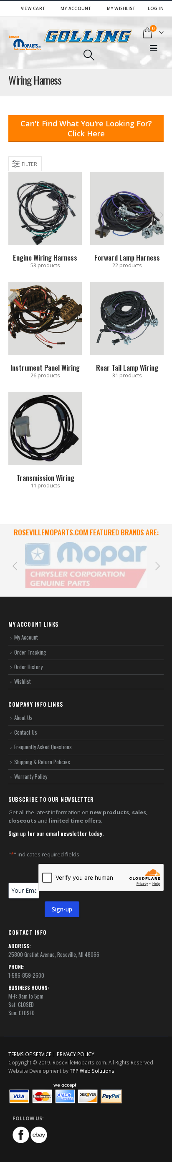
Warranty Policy (30, 767)
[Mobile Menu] (153, 48)
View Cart (33, 8)
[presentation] (14, 560)
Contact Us (25, 722)
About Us (23, 708)
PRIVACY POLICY (75, 1044)
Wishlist (22, 672)
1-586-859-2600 (26, 965)
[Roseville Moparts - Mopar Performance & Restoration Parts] (25, 42)
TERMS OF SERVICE (29, 1044)
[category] (45, 208)
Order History (28, 657)
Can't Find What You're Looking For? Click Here (86, 128)
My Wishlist (121, 8)
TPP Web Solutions (92, 1061)
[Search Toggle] (88, 55)
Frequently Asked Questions (43, 737)
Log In (156, 8)
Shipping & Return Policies (42, 752)
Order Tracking (30, 642)
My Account (76, 8)
